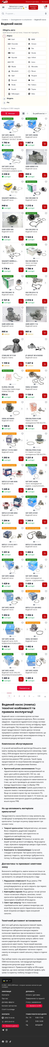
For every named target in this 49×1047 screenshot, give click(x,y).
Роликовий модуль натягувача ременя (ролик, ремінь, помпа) (12, 170)
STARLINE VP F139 (9, 355)
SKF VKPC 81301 (32, 513)
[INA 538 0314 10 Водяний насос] (36, 283)
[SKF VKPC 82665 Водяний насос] (13, 566)
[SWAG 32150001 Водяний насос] (36, 377)
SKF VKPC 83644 (32, 576)
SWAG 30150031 (32, 639)
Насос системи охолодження (31, 264)
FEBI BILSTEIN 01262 (33, 450)
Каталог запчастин (9, 1006)
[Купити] (21, 144)
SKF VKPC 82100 (8, 639)
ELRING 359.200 (8, 387)
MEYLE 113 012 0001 (9, 450)
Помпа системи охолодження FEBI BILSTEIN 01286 (36, 421)
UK (7, 981)
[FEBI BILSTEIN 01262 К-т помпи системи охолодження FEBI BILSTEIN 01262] (36, 440)
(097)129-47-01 (9, 1022)
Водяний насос (31, 137)
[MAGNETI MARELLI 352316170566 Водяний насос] (13, 251)
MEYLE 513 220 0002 (33, 608)
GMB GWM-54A (7, 324)
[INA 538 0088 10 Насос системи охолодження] (36, 251)
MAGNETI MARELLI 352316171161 (9, 198)
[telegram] (3, 1030)
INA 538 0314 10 (32, 292)
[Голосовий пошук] (46, 13)
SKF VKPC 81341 (8, 166)
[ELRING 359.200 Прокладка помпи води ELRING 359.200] (13, 377)
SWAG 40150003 (8, 419)
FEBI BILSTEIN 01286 (33, 419)
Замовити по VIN (35, 1006)
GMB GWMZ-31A (32, 166)
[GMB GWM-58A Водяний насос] (13, 220)
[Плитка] (23, 113)
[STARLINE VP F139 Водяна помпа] (13, 346)
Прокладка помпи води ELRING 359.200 (11, 390)
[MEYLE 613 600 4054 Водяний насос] (13, 503)
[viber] (6, 1030)
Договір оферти (8, 1002)
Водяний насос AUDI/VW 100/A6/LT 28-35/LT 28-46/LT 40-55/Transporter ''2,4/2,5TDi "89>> (12, 138)
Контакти (45, 2)
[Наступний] (21, 125)
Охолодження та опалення (21, 19)
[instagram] (6, 1041)
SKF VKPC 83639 (8, 608)
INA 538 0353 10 (32, 229)
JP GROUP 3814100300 (34, 355)
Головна (5, 19)
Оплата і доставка (33, 995)
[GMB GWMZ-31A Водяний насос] (36, 157)
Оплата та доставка (32, 2)
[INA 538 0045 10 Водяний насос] (13, 283)
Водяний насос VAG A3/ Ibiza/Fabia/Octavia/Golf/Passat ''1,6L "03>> (13, 673)
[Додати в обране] (22, 119)
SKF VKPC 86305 (32, 135)
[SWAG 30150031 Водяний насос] (36, 629)
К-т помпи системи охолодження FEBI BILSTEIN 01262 (36, 453)
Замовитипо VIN (33, 7)
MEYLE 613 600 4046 (9, 482)
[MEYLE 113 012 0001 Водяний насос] (13, 440)
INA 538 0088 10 (32, 261)
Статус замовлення (33, 1002)
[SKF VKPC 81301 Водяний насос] (36, 503)
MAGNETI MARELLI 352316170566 (9, 261)
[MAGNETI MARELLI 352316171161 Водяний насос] (13, 188)
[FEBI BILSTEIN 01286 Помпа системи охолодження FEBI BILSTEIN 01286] (36, 409)
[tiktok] (10, 1041)
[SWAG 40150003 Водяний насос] (13, 409)
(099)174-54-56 (9, 1018)
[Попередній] (3, 125)
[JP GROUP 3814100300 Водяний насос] (36, 346)
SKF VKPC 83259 (32, 671)
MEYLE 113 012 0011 (9, 545)
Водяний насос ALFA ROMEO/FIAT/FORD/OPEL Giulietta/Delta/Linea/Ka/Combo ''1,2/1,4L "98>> (13, 642)
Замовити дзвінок (11, 1026)
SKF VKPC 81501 (8, 671)
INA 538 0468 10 (32, 198)
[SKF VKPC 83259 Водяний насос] (36, 661)
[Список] (27, 113)
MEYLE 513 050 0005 (33, 545)
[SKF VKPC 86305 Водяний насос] (36, 125)
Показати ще (24, 688)
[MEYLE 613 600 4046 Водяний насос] (13, 472)
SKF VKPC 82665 (8, 576)
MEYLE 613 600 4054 (9, 513)
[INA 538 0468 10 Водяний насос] (36, 188)
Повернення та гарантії (35, 998)
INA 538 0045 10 (8, 292)
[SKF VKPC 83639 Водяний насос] (13, 598)
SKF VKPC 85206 (32, 482)
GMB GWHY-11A (32, 324)
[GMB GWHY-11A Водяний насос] (36, 314)
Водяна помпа (7, 357)
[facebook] (3, 1041)
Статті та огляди (8, 1009)
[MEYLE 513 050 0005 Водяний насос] (36, 535)
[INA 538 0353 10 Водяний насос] (36, 220)
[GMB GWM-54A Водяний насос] (13, 314)
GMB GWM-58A (7, 229)
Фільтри (11, 113)
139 (38, 696)
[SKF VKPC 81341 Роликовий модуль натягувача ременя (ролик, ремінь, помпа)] (13, 157)
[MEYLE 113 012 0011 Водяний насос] (13, 535)
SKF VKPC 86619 (8, 135)
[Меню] (3, 7)
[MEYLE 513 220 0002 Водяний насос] (36, 598)
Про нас (5, 998)
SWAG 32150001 (32, 387)
